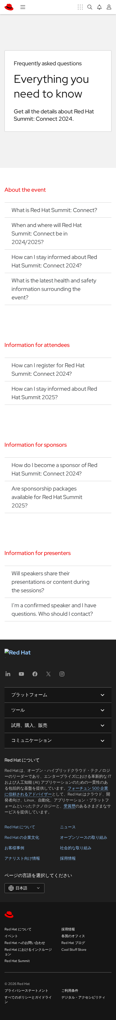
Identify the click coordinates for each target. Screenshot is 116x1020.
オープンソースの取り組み (83, 837)
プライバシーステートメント (26, 990)
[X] (48, 676)
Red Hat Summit (17, 961)
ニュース (68, 826)
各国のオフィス (73, 936)
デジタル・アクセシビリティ (83, 997)
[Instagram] (62, 676)
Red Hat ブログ (73, 943)
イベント (11, 936)
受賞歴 (69, 806)
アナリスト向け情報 (22, 858)
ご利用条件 (69, 990)
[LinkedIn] (8, 676)
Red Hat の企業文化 (22, 837)
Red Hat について (20, 826)
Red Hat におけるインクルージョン (28, 951)
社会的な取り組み (76, 847)
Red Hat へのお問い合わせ (25, 943)
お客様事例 (14, 847)
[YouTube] (21, 676)
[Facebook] (35, 676)
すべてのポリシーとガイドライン (28, 999)
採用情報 (68, 858)
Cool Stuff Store (73, 949)
